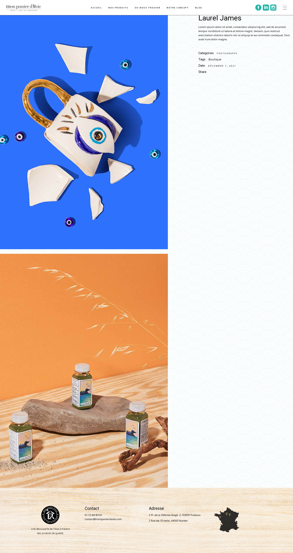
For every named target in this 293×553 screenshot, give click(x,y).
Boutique (214, 59)
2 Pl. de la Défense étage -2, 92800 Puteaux (175, 515)
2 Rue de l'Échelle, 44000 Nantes (168, 520)
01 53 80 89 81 (93, 515)
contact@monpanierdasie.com (103, 519)
